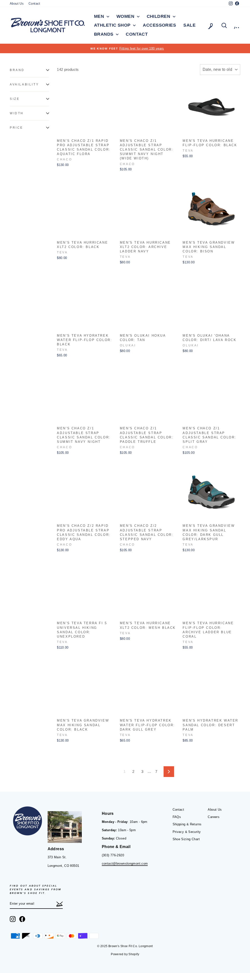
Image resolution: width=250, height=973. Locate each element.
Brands (104, 34)
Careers (213, 817)
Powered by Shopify (125, 954)
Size (15, 99)
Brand (17, 70)
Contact (34, 3)
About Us (17, 3)
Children (159, 16)
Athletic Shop (113, 25)
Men (99, 16)
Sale (189, 25)
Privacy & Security (187, 832)
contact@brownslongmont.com (125, 863)
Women (126, 16)
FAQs (177, 817)
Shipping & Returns (187, 824)
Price (16, 127)
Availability (24, 84)
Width (17, 113)
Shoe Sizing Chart (186, 839)
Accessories (159, 25)
